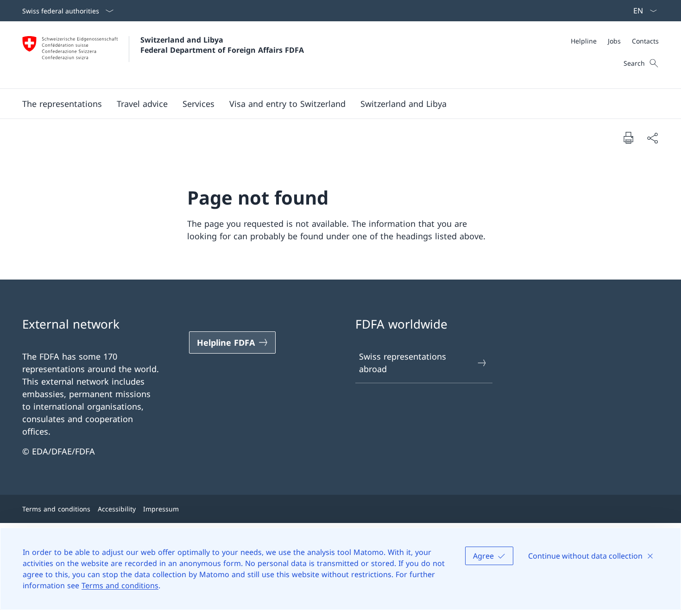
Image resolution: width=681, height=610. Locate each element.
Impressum (161, 508)
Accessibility (117, 508)
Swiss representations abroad (402, 362)
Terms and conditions (120, 585)
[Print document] (628, 137)
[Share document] (652, 137)
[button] (62, 103)
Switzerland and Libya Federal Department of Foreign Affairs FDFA (222, 45)
